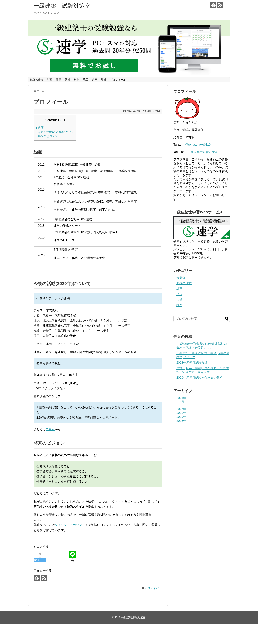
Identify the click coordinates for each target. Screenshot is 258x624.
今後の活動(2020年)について (55, 132)
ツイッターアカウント (70, 524)
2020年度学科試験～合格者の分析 (199, 377)
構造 (76, 79)
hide (61, 120)
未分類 (180, 277)
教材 (103, 79)
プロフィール (118, 79)
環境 (58, 79)
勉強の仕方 (36, 79)
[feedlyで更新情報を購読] (213, 5)
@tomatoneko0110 (198, 144)
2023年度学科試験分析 (191, 362)
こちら (50, 429)
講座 (94, 79)
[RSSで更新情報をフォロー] (220, 5)
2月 (181, 401)
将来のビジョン (47, 136)
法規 (67, 79)
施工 (85, 79)
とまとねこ (152, 588)
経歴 (40, 127)
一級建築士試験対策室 (62, 6)
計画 (49, 79)
